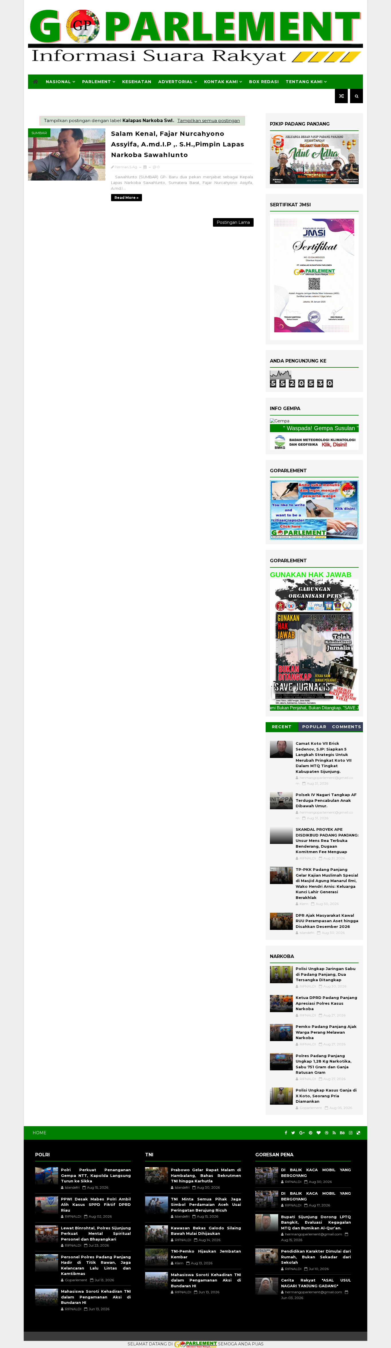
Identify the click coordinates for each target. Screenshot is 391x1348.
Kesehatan (136, 81)
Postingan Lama (233, 222)
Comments (347, 726)
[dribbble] (326, 1133)
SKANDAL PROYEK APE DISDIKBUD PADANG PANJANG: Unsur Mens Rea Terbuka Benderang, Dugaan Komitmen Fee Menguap (327, 840)
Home (39, 1132)
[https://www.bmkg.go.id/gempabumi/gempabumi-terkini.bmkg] (279, 421)
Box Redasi (264, 81)
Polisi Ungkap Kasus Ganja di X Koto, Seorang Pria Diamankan (326, 1096)
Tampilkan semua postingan (208, 120)
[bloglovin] (318, 1133)
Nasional (58, 81)
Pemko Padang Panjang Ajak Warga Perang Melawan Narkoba (326, 1032)
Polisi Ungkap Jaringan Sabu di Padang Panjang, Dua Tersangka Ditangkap (326, 974)
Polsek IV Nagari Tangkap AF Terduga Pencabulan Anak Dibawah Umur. (326, 800)
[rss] (334, 1133)
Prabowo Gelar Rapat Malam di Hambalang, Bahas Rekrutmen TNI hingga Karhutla (206, 1175)
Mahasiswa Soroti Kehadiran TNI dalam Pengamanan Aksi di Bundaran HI (96, 1297)
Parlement (96, 81)
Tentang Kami (304, 81)
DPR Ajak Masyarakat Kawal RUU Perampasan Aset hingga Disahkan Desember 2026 (327, 921)
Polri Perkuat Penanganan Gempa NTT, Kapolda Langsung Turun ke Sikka (96, 1175)
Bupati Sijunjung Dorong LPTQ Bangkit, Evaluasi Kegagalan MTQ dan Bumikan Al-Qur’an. (316, 1222)
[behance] (342, 1133)
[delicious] (358, 1133)
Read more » (126, 197)
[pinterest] (310, 1133)
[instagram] (350, 1133)
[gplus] (302, 1133)
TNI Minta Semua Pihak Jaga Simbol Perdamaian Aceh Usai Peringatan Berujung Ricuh (206, 1204)
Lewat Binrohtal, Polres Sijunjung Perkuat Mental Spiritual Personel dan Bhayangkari (96, 1233)
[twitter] (293, 1133)
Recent (282, 726)
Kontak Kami (221, 81)
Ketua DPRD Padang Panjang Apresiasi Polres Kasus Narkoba (326, 1003)
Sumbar (39, 133)
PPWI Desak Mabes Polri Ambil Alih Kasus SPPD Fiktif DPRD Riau (96, 1204)
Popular (314, 726)
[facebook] (286, 1133)
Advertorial (175, 81)
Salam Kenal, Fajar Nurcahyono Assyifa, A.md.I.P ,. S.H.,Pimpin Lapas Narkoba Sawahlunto (177, 144)
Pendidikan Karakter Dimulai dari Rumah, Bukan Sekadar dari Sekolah (316, 1257)
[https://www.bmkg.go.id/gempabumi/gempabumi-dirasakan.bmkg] (314, 441)
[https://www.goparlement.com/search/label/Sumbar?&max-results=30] (314, 641)
